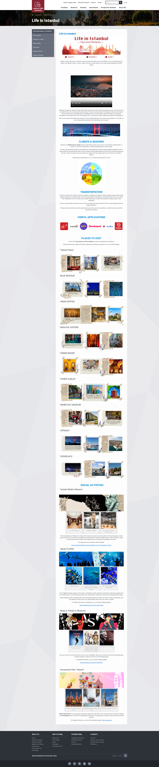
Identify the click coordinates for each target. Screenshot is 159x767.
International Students (83, 2)
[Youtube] (84, 763)
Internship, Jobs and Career (97, 740)
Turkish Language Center (69, 2)
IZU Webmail (93, 744)
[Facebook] (69, 763)
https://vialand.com (107, 720)
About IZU (122, 7)
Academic (64, 7)
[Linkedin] (89, 763)
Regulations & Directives (38, 744)
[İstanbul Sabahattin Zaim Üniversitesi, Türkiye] (38, 6)
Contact (100, 2)
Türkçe (125, 2)
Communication (35, 746)
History (33, 738)
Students (83, 7)
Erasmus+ (93, 2)
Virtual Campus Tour (37, 748)
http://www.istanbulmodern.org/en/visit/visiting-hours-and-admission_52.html (91, 545)
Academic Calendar (38, 55)
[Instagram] (79, 763)
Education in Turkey (38, 39)
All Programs (55, 744)
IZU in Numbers (56, 740)
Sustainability (35, 750)
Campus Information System (97, 742)
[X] (74, 763)
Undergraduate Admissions (77, 738)
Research (74, 7)
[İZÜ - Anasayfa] (32, 15)
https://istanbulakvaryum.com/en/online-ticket (91, 605)
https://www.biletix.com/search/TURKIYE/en (91, 662)
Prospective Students (108, 7)
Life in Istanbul (37, 35)
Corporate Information (37, 740)
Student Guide (37, 43)
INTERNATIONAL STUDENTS (42, 31)
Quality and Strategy (37, 742)
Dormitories (36, 47)
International (93, 7)
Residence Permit (37, 51)
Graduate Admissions (76, 744)
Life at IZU (92, 738)
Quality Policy (55, 738)
